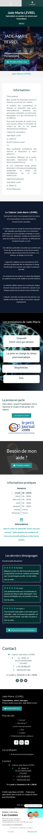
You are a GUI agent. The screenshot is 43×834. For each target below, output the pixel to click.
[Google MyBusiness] (21, 680)
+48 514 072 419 (23, 670)
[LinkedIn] (25, 680)
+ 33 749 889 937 (23, 666)
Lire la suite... (9, 579)
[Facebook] (17, 680)
